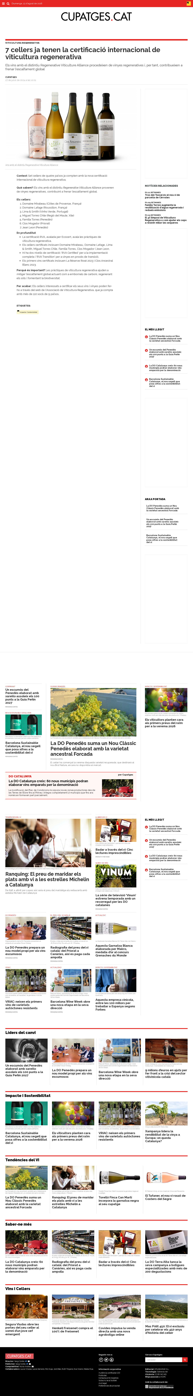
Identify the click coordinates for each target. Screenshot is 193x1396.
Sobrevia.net (162, 1372)
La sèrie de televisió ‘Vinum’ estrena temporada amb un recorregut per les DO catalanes (116, 900)
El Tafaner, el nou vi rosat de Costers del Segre (165, 1197)
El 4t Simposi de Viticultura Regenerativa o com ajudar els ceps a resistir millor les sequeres (166, 220)
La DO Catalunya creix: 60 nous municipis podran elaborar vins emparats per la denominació (165, 368)
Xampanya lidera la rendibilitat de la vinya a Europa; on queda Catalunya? (162, 1136)
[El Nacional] (189, 3)
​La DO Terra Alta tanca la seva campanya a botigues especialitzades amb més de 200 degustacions (166, 1266)
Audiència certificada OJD (109, 1373)
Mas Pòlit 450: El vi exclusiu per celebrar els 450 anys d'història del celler (164, 1329)
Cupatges (127, 774)
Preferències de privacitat (109, 1386)
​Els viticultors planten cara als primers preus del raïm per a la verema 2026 (164, 723)
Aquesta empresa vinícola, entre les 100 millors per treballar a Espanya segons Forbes (115, 1004)
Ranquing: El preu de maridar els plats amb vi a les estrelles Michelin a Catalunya (47, 879)
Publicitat (103, 1375)
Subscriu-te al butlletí (108, 1380)
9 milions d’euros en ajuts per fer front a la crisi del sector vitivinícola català (166, 1073)
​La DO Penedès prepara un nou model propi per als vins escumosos (25, 951)
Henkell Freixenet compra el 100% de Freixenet (72, 1329)
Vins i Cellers (17, 1289)
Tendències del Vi (22, 1160)
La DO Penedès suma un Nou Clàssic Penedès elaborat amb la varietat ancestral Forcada (165, 338)
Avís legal (103, 1383)
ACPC (163, 1377)
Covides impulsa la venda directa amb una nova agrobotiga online (117, 1331)
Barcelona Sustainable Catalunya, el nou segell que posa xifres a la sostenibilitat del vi (164, 382)
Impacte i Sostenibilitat (28, 312)
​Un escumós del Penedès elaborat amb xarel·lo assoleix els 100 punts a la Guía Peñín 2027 (165, 353)
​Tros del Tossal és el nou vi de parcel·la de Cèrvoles (162, 196)
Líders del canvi (20, 1032)
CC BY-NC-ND (161, 1374)
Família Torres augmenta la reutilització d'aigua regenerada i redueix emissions (164, 207)
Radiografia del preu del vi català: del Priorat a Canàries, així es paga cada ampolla (70, 952)
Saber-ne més (18, 1224)
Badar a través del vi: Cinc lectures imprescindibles (114, 851)
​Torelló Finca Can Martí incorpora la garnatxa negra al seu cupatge (119, 1201)
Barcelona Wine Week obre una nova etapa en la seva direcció (70, 1005)
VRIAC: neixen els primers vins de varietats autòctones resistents (23, 1005)
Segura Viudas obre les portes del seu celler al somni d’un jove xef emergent (22, 1329)
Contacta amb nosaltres (108, 1378)
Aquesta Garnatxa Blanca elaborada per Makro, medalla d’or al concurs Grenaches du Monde (114, 950)
